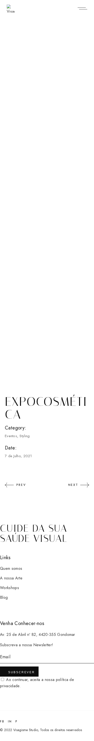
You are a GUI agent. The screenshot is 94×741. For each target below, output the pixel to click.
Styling (25, 436)
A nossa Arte (11, 578)
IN (10, 721)
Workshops (9, 588)
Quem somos (11, 568)
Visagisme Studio (25, 729)
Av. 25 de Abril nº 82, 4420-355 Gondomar (37, 634)
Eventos (11, 436)
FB (2, 721)
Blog (4, 597)
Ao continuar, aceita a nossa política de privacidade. (37, 683)
